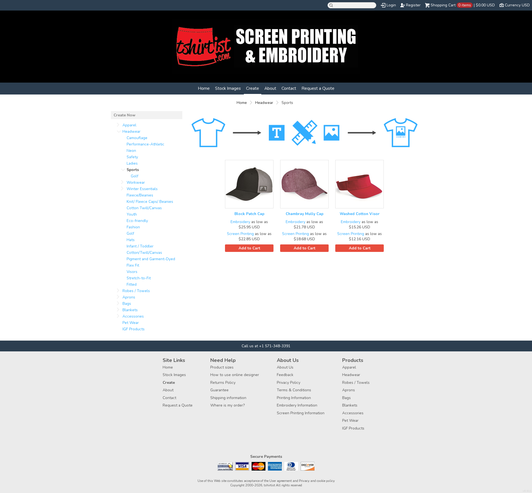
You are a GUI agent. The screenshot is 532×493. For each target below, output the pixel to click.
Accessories (133, 316)
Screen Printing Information (300, 413)
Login (391, 5)
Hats (131, 239)
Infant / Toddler (140, 246)
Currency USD (517, 5)
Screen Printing (240, 233)
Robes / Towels (136, 290)
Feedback (285, 374)
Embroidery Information (297, 405)
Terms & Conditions (294, 390)
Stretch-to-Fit (139, 278)
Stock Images (228, 88)
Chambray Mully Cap (304, 213)
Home (204, 88)
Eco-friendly (137, 220)
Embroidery (240, 221)
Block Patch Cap (249, 213)
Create (252, 88)
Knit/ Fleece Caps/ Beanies (150, 201)
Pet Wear (130, 322)
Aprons (128, 297)
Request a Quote (317, 88)
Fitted (132, 284)
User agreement (280, 481)
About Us (285, 367)
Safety (132, 157)
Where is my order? (227, 405)
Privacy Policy (288, 382)
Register (413, 5)
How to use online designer (234, 374)
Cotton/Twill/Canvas (144, 252)
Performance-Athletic (145, 144)
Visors (132, 271)
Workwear (136, 182)
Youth (132, 214)
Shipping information (228, 397)
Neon (131, 150)
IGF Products (133, 329)
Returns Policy (223, 382)
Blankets (130, 310)
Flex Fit (133, 265)
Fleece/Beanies (140, 195)
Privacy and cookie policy (317, 481)
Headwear (264, 102)
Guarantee (219, 390)
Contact (289, 88)
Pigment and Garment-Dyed (151, 259)
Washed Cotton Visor (360, 213)
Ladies (132, 163)
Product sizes (222, 367)
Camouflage (137, 138)
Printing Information (294, 397)
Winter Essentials (142, 188)
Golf (134, 176)
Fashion (133, 227)
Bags (126, 303)
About (270, 88)
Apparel (129, 125)
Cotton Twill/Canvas (144, 208)
